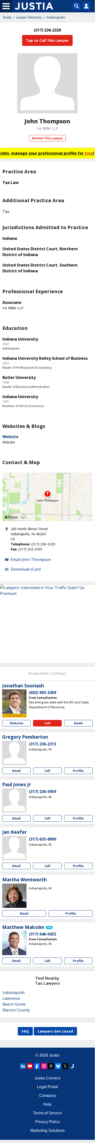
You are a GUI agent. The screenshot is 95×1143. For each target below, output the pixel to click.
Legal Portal (47, 1087)
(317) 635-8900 (42, 839)
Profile (78, 770)
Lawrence (11, 998)
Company (47, 1095)
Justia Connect (47, 1078)
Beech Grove (14, 1004)
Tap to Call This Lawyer (47, 40)
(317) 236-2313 (42, 744)
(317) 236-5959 (42, 791)
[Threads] (51, 1066)
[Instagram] (44, 1066)
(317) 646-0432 (42, 934)
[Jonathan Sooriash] (14, 701)
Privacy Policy (47, 1122)
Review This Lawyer (47, 138)
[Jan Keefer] (14, 848)
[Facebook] (37, 1066)
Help (47, 1104)
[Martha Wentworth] (14, 896)
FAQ (25, 1031)
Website (10, 436)
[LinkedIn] (23, 1066)
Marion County (16, 1010)
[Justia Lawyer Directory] (72, 1066)
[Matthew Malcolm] (14, 943)
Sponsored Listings (47, 674)
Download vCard (26, 569)
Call (47, 723)
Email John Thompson (31, 559)
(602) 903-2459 (42, 692)
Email (78, 723)
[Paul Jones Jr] (14, 800)
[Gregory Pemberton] (14, 753)
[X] (65, 1066)
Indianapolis (56, 17)
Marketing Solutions (47, 1130)
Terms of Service (47, 1113)
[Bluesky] (58, 1066)
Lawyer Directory (29, 17)
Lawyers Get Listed (55, 1031)
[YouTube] (30, 1066)
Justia (6, 17)
